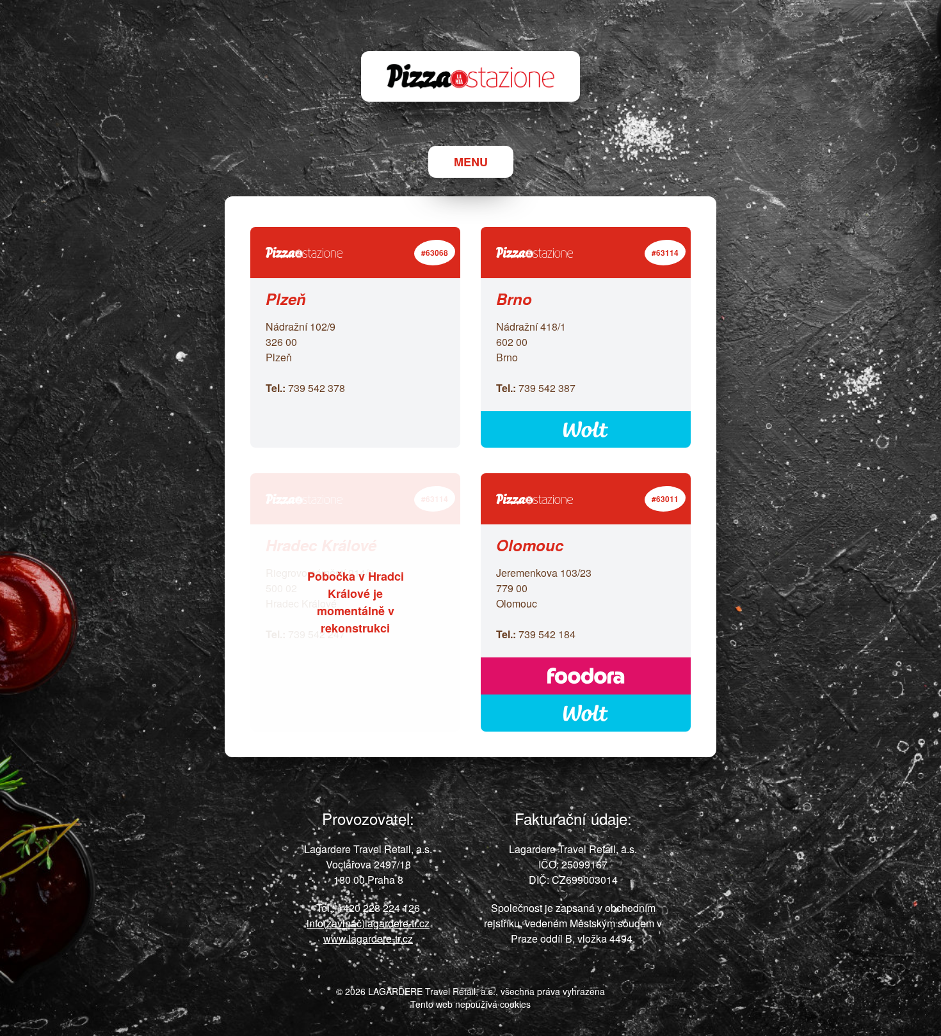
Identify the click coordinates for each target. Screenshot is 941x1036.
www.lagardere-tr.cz (368, 938)
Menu (471, 161)
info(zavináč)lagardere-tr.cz (368, 923)
